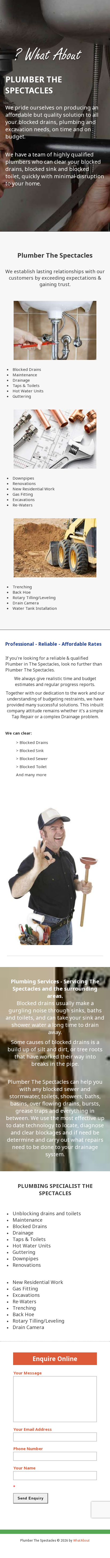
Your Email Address (32, 1429)
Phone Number (28, 1448)
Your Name (24, 1468)
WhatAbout (81, 1540)
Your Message (27, 1372)
